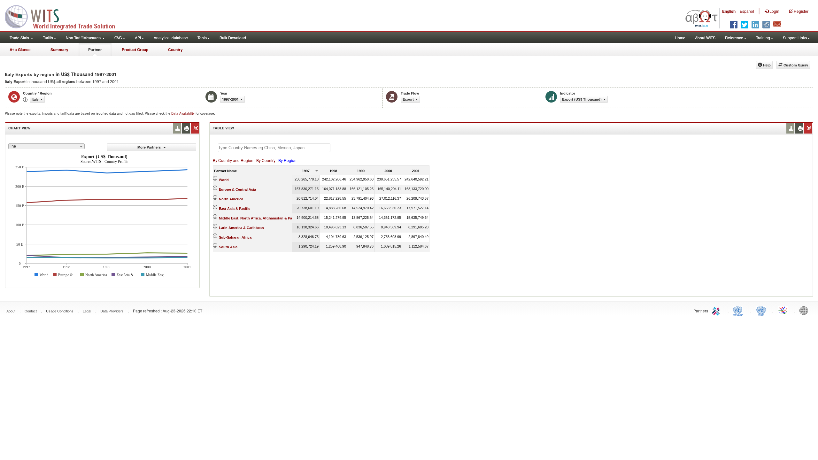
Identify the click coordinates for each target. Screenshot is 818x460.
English (729, 11)
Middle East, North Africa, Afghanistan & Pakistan (260, 218)
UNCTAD (739, 310)
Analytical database (171, 37)
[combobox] (46, 146)
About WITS (705, 37)
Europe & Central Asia (237, 189)
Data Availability (183, 113)
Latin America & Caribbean (241, 228)
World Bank (805, 310)
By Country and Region (233, 160)
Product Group (135, 49)
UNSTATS (761, 310)
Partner (95, 49)
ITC (717, 310)
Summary (59, 49)
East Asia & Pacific (234, 209)
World (224, 180)
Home (680, 37)
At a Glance (20, 49)
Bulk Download (233, 37)
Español (747, 11)
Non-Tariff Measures (84, 37)
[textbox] (274, 147)
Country (175, 49)
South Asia (228, 247)
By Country (265, 160)
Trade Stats (20, 37)
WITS (64, 16)
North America (231, 199)
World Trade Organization (783, 310)
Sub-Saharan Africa (235, 237)
